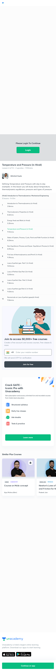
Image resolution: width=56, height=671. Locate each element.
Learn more (28, 437)
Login (28, 150)
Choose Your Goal (13, 3)
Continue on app (28, 665)
